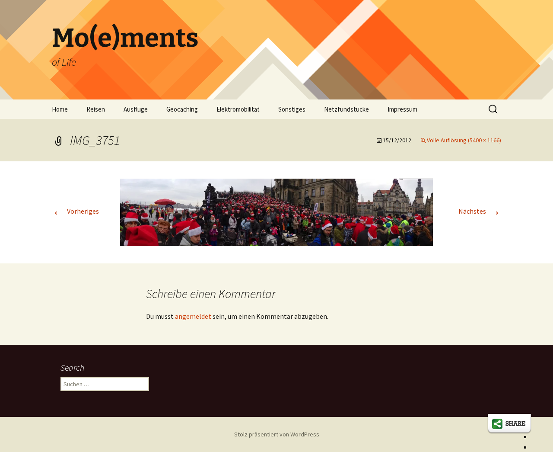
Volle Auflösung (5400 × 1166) (464, 140)
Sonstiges (291, 109)
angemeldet (193, 316)
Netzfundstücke (346, 109)
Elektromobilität (238, 109)
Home (60, 109)
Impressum (402, 109)
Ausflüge (136, 109)
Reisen (95, 109)
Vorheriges (75, 211)
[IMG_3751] (276, 211)
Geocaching (182, 109)
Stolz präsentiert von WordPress (276, 434)
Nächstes (479, 211)
